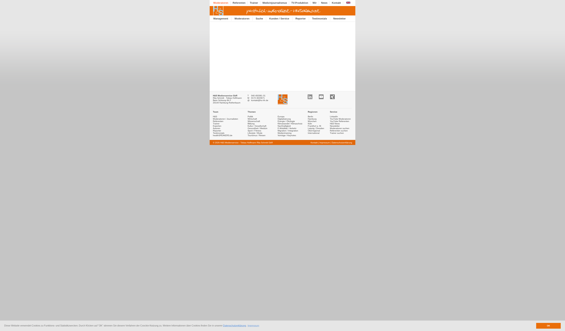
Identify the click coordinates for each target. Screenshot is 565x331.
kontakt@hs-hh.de (259, 100)
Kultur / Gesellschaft (257, 126)
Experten (217, 126)
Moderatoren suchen (339, 128)
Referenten (218, 121)
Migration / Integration (288, 130)
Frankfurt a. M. (315, 126)
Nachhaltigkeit (284, 126)
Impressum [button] (253, 325)
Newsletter (335, 126)
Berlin (310, 116)
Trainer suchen (337, 133)
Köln (310, 123)
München (312, 121)
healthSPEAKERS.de (222, 135)
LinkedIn (334, 116)
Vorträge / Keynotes (287, 135)
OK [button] (548, 326)
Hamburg (312, 119)
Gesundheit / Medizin (257, 128)
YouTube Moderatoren (340, 119)
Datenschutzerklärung (234, 325)
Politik (250, 116)
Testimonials (218, 133)
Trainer (216, 123)
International (313, 133)
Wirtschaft (252, 119)
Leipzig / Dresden (316, 128)
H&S (215, 116)
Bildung (251, 123)
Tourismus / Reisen (256, 135)
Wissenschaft (254, 121)
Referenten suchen (339, 130)
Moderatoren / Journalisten (225, 119)
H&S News (335, 123)
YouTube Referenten (339, 121)
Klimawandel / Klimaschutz (290, 123)
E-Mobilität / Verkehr (287, 128)
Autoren (216, 128)
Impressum (324, 142)
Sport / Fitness (254, 130)
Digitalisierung (284, 119)
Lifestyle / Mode (255, 133)
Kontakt (314, 142)
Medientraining (284, 133)
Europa (281, 116)
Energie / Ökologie (286, 121)
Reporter (217, 130)
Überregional (314, 130)
